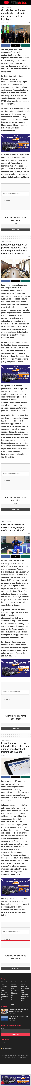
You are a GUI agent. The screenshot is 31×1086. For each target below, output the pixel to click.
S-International (25, 988)
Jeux (12, 988)
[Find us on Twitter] (4, 1043)
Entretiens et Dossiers (4, 997)
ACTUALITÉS (8, 7)
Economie (4, 992)
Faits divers (4, 1002)
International (14, 982)
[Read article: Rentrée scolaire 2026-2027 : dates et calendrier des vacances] (4, 1011)
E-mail (15, 223)
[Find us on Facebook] (1, 1043)
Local (12, 998)
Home (2, 7)
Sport (22, 992)
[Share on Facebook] (5, 45)
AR (6, 2)
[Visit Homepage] (18, 2)
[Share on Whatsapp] (25, 45)
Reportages (24, 986)
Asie (2, 988)
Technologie (24, 994)
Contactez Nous (7, 1048)
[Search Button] (29, 2)
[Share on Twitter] (15, 45)
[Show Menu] (2, 2)
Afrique (3, 984)
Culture (3, 990)
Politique (23, 984)
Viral (22, 1000)
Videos (23, 998)
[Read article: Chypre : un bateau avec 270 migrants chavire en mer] (4, 1018)
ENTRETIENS (4, 994)
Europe (3, 1000)
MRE (12, 1004)
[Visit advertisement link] (15, 143)
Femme (3, 1004)
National (23, 982)
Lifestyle (13, 995)
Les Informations (14, 993)
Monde (13, 1002)
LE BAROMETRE (15, 990)
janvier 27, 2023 (4, 22)
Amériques (4, 986)
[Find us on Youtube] (7, 1043)
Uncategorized (25, 996)
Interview (13, 984)
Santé (22, 990)
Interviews (14, 986)
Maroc (13, 1000)
